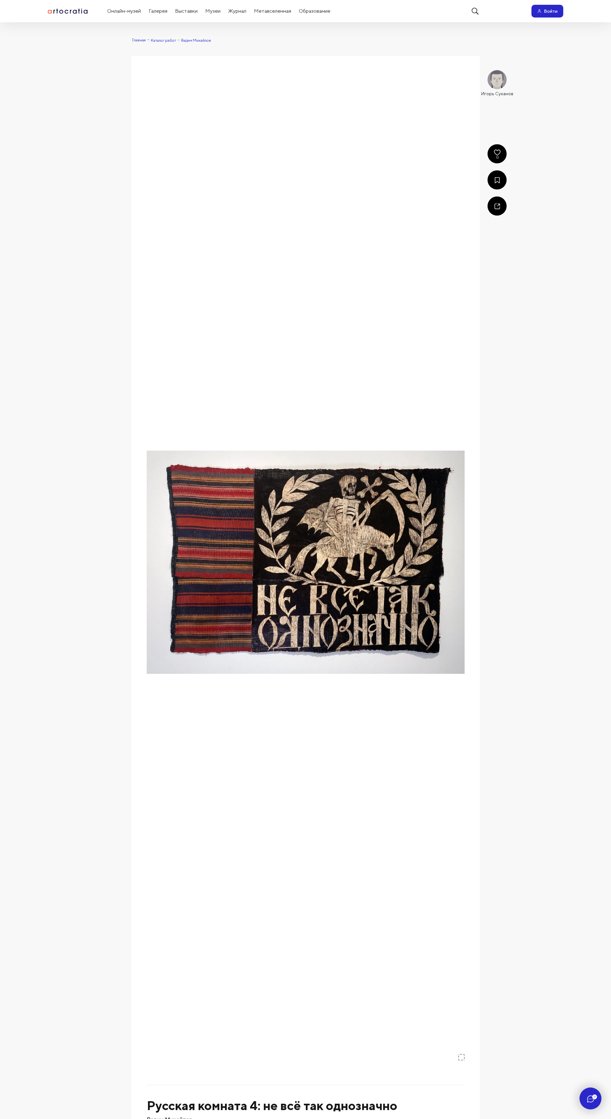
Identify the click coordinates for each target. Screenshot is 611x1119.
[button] (306, 562)
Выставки (186, 11)
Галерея (158, 11)
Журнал (237, 11)
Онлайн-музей (124, 11)
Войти (551, 11)
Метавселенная (272, 11)
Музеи (213, 11)
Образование (314, 11)
